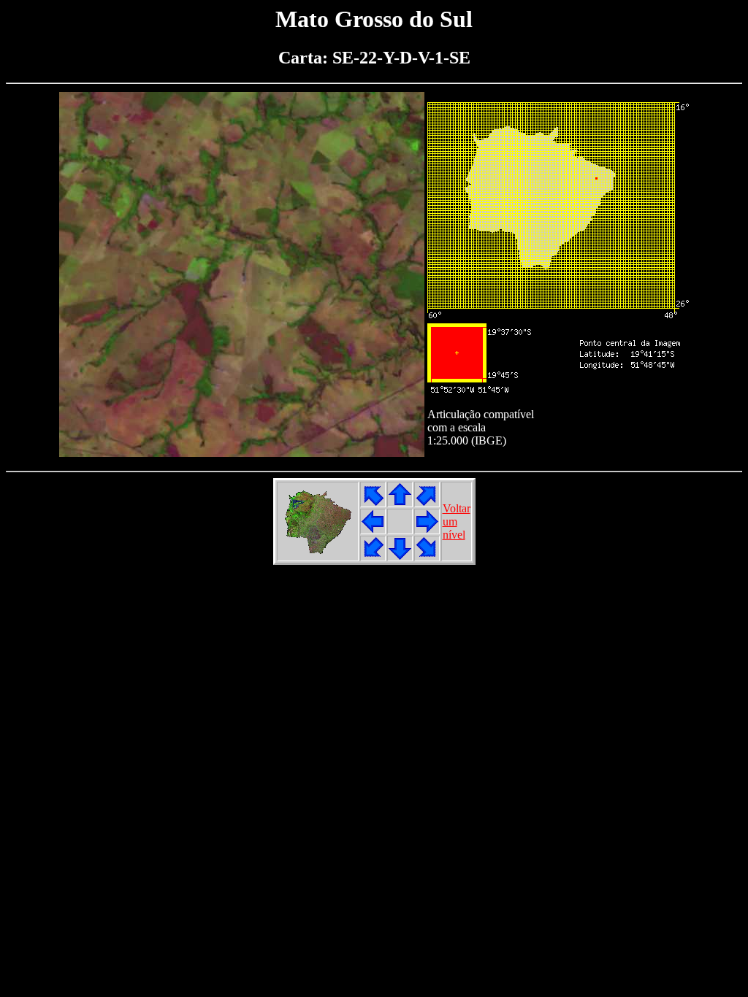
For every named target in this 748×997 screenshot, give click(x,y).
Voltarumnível (456, 521)
